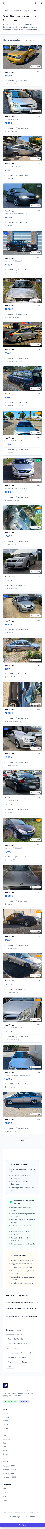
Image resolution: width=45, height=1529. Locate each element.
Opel (27, 11)
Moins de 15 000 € (9, 1473)
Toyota (5, 1428)
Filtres (24, 1525)
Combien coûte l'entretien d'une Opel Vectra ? (21, 1317)
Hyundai (5, 1454)
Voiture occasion (16, 11)
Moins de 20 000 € (9, 1477)
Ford (4, 1447)
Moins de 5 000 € (9, 1466)
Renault (5, 1413)
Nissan (5, 1450)
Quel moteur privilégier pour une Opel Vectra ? (21, 1309)
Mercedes (6, 1439)
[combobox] (32, 40)
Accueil (5, 11)
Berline (5, 1496)
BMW (4, 1435)
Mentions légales (16, 1517)
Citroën (5, 1421)
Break (5, 1500)
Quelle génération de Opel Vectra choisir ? (20, 1303)
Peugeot (6, 1417)
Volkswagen (7, 1424)
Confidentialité (30, 1517)
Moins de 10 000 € (9, 1470)
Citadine (5, 1492)
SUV (4, 1489)
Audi (4, 1432)
